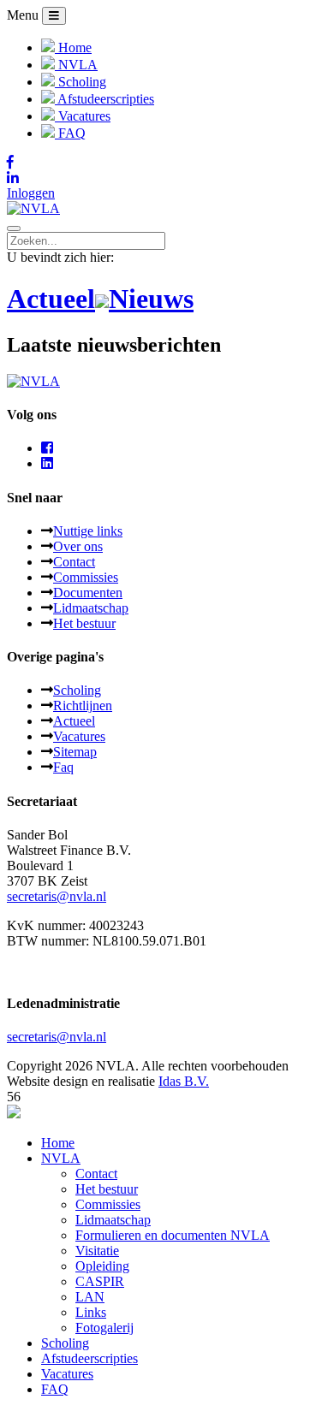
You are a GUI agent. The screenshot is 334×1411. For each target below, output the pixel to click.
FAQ (55, 1389)
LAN (89, 1296)
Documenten (87, 592)
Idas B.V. (183, 1081)
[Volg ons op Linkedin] (167, 178)
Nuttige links (87, 531)
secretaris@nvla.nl (56, 896)
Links (90, 1312)
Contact (74, 561)
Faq (63, 767)
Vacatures (79, 736)
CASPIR (99, 1281)
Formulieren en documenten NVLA (172, 1235)
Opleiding (102, 1266)
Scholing (77, 690)
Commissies (85, 577)
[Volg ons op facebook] (47, 448)
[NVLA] (33, 208)
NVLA (61, 1158)
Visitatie (97, 1250)
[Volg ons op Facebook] (167, 162)
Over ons (78, 546)
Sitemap (75, 751)
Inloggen (31, 193)
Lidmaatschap (90, 608)
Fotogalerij (104, 1327)
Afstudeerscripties (89, 1358)
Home (58, 1142)
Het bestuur (84, 623)
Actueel (74, 721)
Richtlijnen (82, 705)
